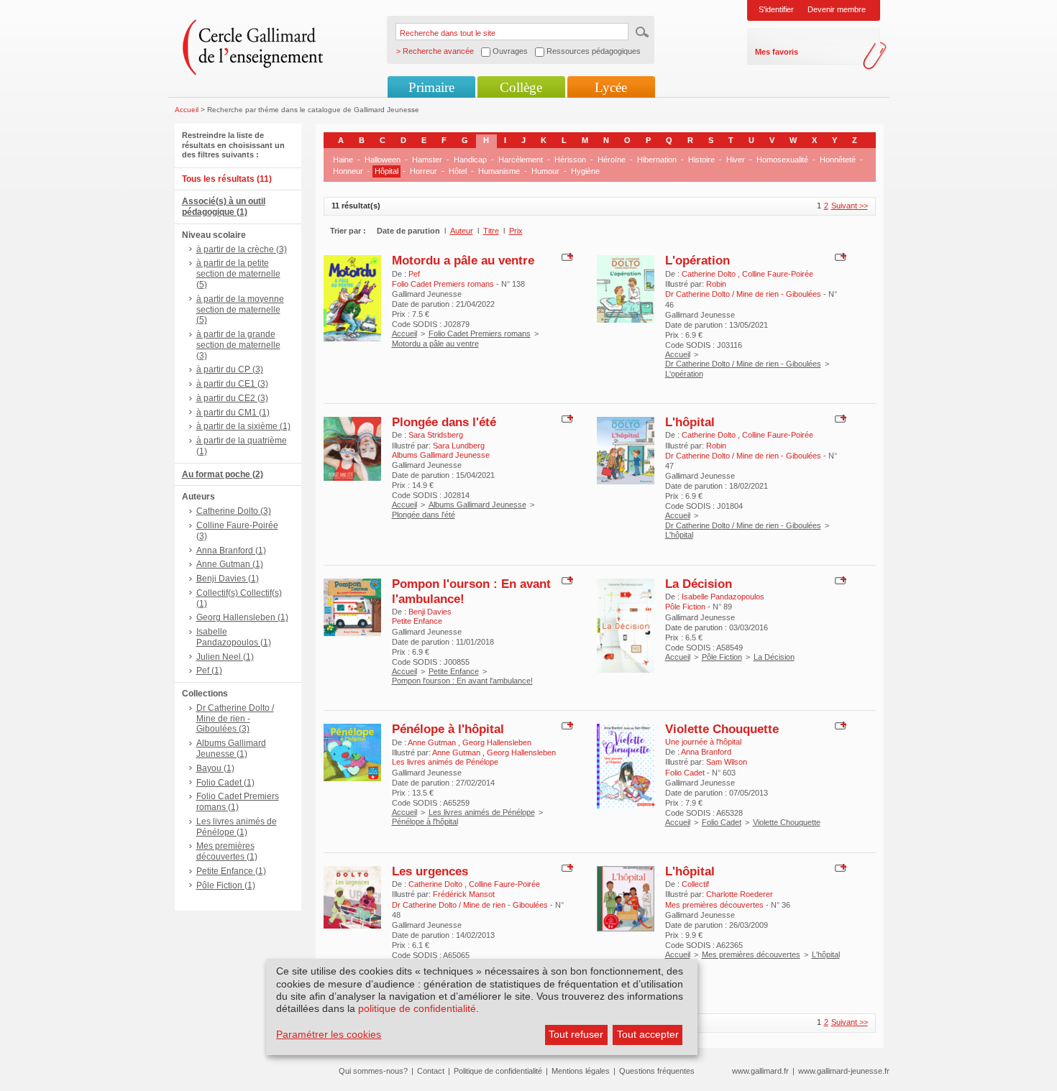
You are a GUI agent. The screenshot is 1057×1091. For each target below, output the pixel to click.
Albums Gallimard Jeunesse (477, 504)
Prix (516, 230)
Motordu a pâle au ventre (463, 260)
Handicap (470, 159)
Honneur (348, 171)
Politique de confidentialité (498, 1071)
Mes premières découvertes (751, 954)
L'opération (697, 260)
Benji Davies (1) (227, 579)
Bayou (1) (215, 768)
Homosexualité (782, 159)
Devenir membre (836, 9)
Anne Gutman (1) (229, 564)
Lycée (611, 87)
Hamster (427, 159)
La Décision (698, 583)
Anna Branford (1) (231, 551)
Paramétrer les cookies (328, 1034)
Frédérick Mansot (464, 894)
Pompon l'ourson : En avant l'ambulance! (462, 680)
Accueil (186, 110)
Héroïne (612, 159)
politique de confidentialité (417, 1008)
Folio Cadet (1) (225, 783)
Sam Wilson (726, 762)
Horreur (423, 171)
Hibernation (657, 159)
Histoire (701, 159)
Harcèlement (520, 159)
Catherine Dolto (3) (233, 511)
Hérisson (570, 159)
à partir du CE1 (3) (232, 384)
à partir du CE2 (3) (232, 398)
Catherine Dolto (710, 274)
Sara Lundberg (459, 445)
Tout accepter (648, 1034)
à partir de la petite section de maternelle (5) (238, 274)
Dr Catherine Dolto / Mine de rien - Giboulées (743, 363)
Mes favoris (776, 51)
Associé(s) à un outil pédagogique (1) (223, 206)
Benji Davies (430, 611)
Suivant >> (849, 205)
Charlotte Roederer (739, 894)
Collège (521, 87)
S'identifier (776, 9)
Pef (414, 274)
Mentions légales (581, 1071)
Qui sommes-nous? (373, 1071)
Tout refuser (576, 1034)
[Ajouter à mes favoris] (565, 256)
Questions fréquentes (657, 1071)
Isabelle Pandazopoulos (723, 596)
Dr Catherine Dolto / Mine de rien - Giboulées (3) (235, 719)
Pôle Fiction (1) (225, 885)
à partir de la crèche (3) (241, 249)
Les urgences (430, 871)
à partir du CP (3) (229, 369)
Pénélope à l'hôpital (448, 729)
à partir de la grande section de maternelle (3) (238, 345)
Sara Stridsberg (435, 435)
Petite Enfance (454, 671)
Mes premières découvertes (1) (226, 851)
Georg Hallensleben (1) (242, 617)
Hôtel (458, 171)
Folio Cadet (721, 822)
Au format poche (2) (222, 474)
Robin (716, 284)
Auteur (461, 230)
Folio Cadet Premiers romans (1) (237, 801)
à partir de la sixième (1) (243, 426)
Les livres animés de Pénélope (482, 812)
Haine (343, 159)
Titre (491, 230)
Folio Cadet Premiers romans (480, 333)
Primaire (431, 87)
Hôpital (386, 171)
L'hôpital (690, 422)
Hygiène (585, 171)
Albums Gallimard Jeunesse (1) (231, 748)
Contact (430, 1071)
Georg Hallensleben (496, 742)
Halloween (383, 159)
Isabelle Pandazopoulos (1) (233, 637)
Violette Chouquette (722, 729)
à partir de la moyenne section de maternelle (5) (240, 310)
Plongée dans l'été (444, 422)
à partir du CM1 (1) (233, 413)
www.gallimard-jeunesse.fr (843, 1071)
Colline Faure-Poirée (777, 274)
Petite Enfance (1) (231, 871)
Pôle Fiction (722, 657)
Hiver (735, 159)
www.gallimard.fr (760, 1071)
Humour (545, 171)
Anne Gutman (433, 742)
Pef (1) (209, 671)
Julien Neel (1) (225, 657)
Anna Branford (706, 751)
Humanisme (499, 171)
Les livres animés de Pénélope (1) (236, 826)
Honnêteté (838, 159)
